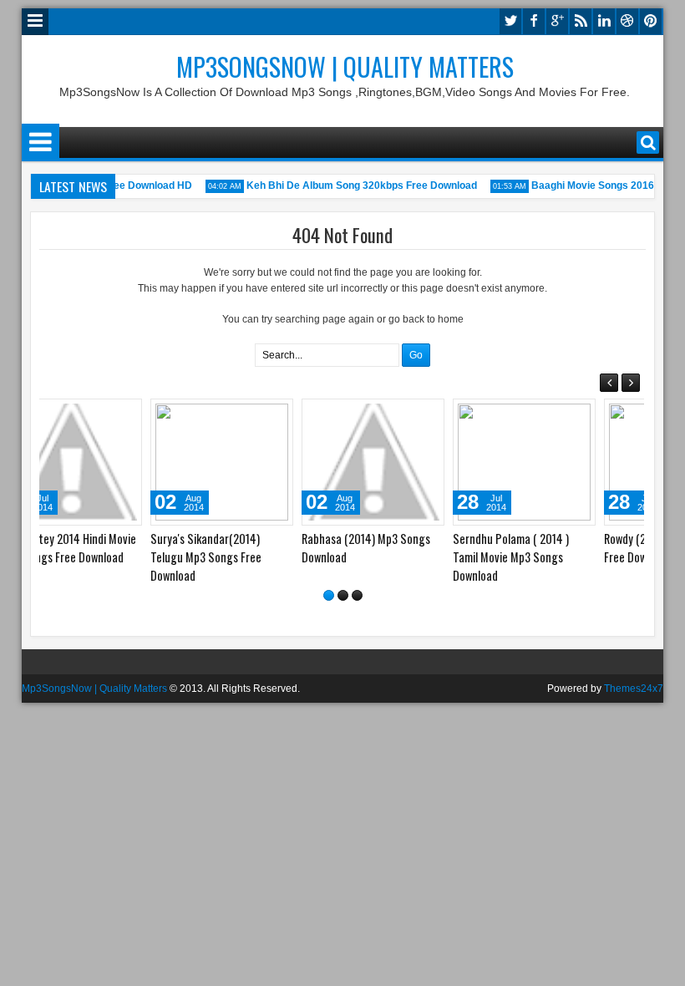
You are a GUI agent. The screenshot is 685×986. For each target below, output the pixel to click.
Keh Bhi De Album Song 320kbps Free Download (356, 185)
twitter (510, 21)
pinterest (651, 21)
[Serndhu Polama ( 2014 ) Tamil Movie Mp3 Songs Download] (417, 462)
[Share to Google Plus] (168, 415)
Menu (35, 21)
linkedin (604, 21)
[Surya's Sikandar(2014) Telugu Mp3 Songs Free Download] (114, 462)
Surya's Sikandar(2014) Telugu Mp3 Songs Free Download (99, 557)
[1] (328, 598)
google (557, 21)
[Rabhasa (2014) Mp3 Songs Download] (266, 462)
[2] (342, 598)
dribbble (627, 21)
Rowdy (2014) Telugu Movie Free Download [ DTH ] (561, 548)
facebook (534, 21)
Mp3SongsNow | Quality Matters (345, 66)
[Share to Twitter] (149, 415)
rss (580, 21)
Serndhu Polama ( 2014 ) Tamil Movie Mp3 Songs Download (404, 557)
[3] (357, 598)
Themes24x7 (633, 692)
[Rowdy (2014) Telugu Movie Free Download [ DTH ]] (568, 462)
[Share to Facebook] (131, 415)
